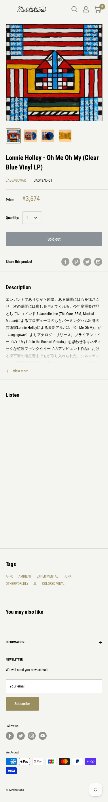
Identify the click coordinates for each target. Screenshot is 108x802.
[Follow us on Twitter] (21, 736)
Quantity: (12, 217)
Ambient (24, 576)
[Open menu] (9, 9)
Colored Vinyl (53, 584)
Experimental (47, 576)
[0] (97, 9)
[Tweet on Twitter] (87, 262)
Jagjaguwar (16, 180)
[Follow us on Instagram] (32, 736)
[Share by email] (98, 262)
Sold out (54, 239)
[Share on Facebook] (65, 262)
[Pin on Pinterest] (76, 262)
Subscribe (22, 703)
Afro (9, 576)
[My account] (86, 9)
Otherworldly (17, 584)
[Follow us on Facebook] (10, 736)
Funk (67, 576)
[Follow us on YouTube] (43, 736)
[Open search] (74, 9)
